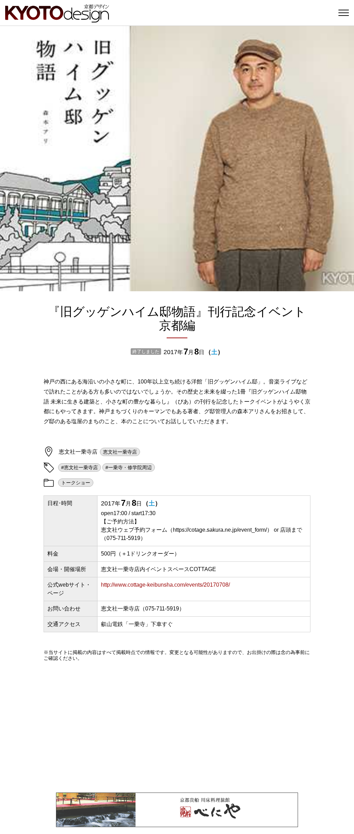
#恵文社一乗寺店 (79, 467)
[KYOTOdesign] (57, 19)
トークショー (75, 482)
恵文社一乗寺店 (120, 452)
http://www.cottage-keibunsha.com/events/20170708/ (165, 585)
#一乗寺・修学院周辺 (128, 467)
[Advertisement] (177, 727)
